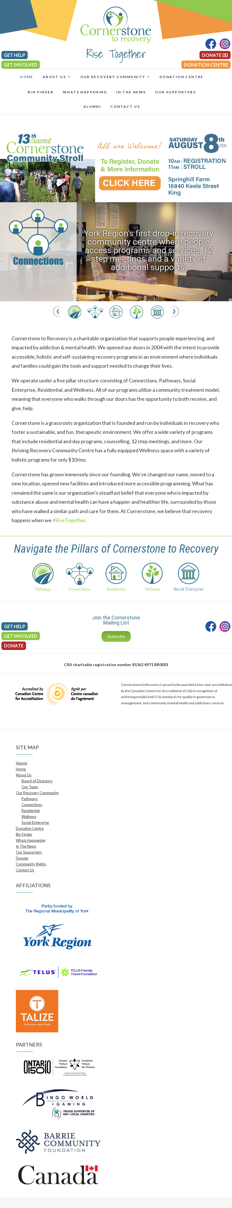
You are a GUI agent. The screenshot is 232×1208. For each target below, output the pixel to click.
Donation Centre (206, 64)
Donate (13, 645)
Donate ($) (215, 55)
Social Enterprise (35, 822)
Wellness (29, 816)
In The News (131, 92)
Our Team (30, 787)
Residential (31, 810)
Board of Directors (37, 781)
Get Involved (20, 64)
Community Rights (31, 864)
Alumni (92, 106)
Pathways (30, 798)
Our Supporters (175, 92)
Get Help (14, 55)
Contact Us (125, 106)
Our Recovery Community (112, 77)
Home (26, 77)
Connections (32, 804)
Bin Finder (40, 92)
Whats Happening (85, 92)
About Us (54, 77)
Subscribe (116, 636)
